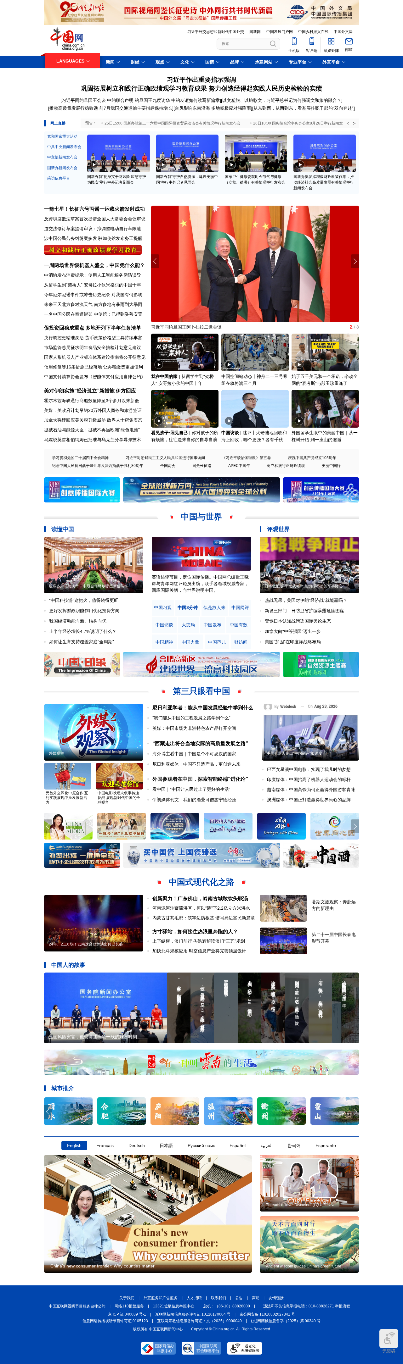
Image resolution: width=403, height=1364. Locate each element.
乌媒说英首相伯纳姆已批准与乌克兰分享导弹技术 (92, 439)
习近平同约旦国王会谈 (84, 100)
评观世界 (278, 529)
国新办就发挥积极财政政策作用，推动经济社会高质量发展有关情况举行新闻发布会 (323, 182)
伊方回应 (126, 390)
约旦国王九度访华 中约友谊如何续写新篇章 (177, 100)
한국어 (294, 1145)
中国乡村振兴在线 (313, 32)
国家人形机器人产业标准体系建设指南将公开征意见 (94, 357)
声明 (255, 1298)
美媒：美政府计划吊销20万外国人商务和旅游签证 (93, 410)
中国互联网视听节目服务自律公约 (77, 1306)
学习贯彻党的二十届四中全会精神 (80, 458)
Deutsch (136, 1145)
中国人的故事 (68, 965)
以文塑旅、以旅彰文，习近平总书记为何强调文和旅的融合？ (281, 100)
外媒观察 (56, 753)
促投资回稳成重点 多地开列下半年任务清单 (92, 327)
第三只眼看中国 (201, 691)
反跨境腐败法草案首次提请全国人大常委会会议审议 (94, 218)
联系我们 (218, 1298)
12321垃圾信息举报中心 (173, 1306)
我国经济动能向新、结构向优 (77, 621)
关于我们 (126, 1298)
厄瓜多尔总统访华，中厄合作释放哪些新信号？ (88, 586)
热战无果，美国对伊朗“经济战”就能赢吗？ (306, 600)
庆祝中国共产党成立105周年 (312, 458)
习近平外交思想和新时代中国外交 (215, 32)
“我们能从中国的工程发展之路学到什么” (191, 717)
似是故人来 (214, 607)
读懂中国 (62, 529)
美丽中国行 (331, 465)
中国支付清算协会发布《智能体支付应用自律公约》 (94, 376)
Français (105, 1145)
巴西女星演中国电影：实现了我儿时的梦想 (309, 769)
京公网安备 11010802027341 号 (267, 1314)
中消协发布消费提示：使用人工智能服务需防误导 (92, 275)
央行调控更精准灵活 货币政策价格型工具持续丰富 (93, 337)
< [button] (348, 123)
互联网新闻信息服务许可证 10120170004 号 (192, 1314)
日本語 (166, 1145)
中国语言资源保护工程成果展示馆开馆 (188, 327)
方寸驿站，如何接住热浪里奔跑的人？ (195, 931)
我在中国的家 (164, 376)
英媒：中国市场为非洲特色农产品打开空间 (194, 728)
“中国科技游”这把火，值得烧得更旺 (83, 600)
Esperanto (325, 1145)
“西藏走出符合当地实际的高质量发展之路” (200, 743)
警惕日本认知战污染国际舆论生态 (298, 621)
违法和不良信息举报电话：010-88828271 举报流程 (306, 1306)
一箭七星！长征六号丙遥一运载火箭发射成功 (94, 209)
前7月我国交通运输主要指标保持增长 (135, 108)
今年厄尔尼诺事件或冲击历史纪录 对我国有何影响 (93, 294)
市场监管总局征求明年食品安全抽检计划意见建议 (92, 347)
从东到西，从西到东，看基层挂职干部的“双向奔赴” (303, 108)
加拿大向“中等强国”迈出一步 (293, 631)
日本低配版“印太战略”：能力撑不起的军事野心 (303, 586)
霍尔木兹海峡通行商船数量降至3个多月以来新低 (91, 400)
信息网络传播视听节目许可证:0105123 (115, 1321)
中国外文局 (343, 32)
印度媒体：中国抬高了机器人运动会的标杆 (309, 779)
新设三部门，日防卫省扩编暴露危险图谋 (304, 610)
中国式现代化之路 (201, 882)
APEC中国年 (239, 465)
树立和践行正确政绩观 (286, 465)
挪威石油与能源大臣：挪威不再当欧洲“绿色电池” (92, 429)
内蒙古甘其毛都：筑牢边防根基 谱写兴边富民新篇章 (203, 917)
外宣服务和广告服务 (161, 1298)
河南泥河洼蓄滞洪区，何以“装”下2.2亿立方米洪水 (201, 908)
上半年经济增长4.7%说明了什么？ (82, 631)
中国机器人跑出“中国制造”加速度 (294, 753)
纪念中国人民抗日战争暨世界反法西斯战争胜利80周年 (97, 465)
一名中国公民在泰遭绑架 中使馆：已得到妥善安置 (93, 314)
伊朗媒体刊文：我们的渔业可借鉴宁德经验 (194, 799)
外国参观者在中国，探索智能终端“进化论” (200, 779)
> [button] (354, 123)
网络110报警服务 (129, 1306)
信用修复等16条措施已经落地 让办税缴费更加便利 (93, 366)
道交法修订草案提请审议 (68, 228)
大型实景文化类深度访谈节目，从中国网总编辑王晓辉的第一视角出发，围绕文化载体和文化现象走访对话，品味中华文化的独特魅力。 (200, 583)
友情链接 (276, 1298)
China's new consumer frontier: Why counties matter (102, 1265)
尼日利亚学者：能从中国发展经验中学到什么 (202, 707)
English (74, 1145)
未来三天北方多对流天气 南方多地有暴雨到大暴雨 (93, 304)
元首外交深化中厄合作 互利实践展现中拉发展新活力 (67, 798)
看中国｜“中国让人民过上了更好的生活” (191, 789)
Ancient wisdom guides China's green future (303, 1266)
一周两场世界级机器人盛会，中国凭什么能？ (94, 265)
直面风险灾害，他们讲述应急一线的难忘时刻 (93, 1036)
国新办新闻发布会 (62, 168)
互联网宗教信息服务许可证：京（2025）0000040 (199, 1321)
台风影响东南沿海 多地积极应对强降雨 (213, 108)
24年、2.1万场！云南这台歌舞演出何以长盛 (86, 944)
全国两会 (167, 465)
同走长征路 (201, 465)
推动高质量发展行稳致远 (73, 108)
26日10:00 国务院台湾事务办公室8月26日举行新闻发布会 (301, 123)
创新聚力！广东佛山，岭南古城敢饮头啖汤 (200, 898)
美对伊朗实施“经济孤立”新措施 (79, 390)
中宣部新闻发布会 (62, 157)
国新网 (255, 32)
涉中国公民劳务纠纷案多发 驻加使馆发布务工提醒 (93, 238)
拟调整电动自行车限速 (119, 228)
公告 (239, 1298)
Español (238, 1145)
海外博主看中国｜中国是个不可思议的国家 (194, 753)
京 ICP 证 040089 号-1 (127, 1314)
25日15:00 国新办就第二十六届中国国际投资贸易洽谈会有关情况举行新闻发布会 (173, 123)
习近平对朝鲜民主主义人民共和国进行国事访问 (165, 458)
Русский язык (201, 1145)
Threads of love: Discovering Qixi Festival (301, 1205)
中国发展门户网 (279, 32)
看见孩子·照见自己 (169, 432)
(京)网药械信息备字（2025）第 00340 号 (286, 1321)
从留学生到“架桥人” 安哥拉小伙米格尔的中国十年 (92, 284)
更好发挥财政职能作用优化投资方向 (84, 610)
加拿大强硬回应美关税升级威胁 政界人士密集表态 (93, 420)
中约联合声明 (120, 100)
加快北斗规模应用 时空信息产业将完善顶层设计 (199, 950)
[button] (355, 261)
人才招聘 (194, 1298)
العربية (266, 1145)
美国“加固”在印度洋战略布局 (293, 641)
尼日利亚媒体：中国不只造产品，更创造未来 (196, 764)
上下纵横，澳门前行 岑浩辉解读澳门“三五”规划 (198, 941)
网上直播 (57, 123)
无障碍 (388, 1351)
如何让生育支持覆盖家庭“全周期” (81, 641)
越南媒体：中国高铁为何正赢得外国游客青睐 (311, 789)
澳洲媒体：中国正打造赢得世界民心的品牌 (309, 799)
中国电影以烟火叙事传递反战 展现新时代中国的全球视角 (119, 798)
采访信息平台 (58, 178)
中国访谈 (230, 432)
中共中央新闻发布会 (64, 147)
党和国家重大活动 (62, 136)
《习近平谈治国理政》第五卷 (246, 458)
